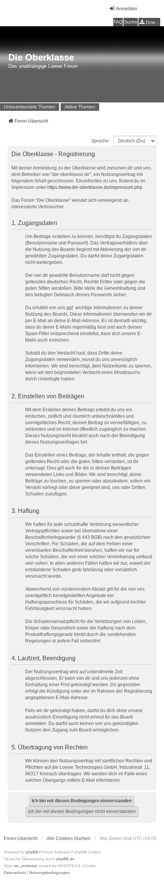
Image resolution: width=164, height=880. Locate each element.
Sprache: (100, 141)
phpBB (32, 852)
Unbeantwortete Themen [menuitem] (29, 107)
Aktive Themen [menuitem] (79, 107)
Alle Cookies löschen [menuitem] (68, 838)
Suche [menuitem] (130, 22)
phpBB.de (65, 859)
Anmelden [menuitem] (126, 8)
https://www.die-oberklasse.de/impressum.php (94, 187)
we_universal (25, 866)
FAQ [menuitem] (118, 22)
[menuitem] (149, 22)
